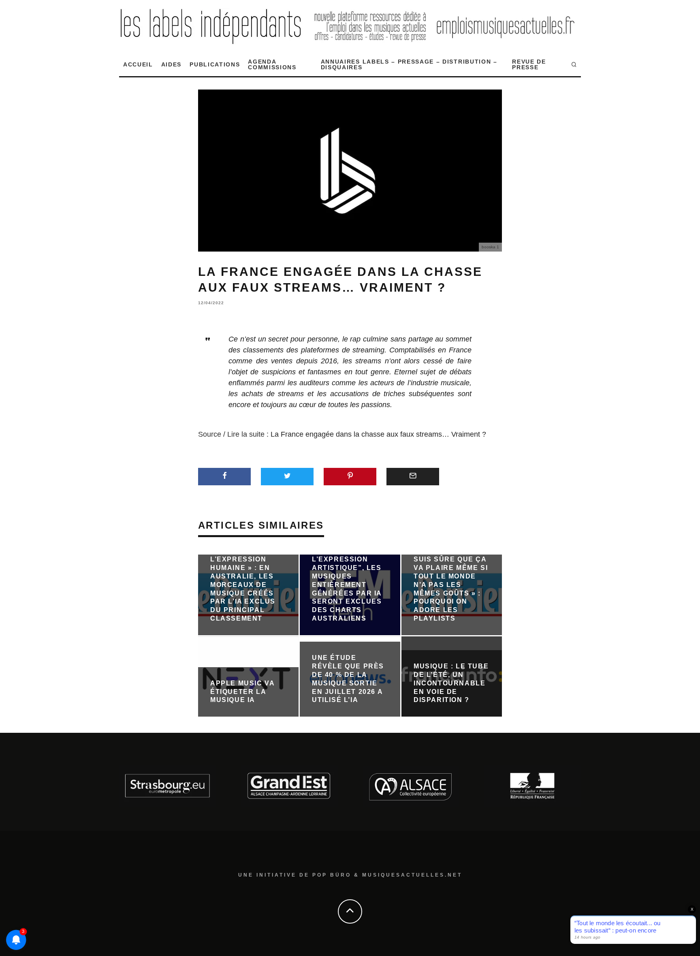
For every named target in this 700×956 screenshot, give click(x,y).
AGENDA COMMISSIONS (272, 64)
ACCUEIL (138, 64)
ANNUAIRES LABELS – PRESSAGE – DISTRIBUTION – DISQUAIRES (409, 64)
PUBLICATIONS (215, 64)
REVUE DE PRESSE (529, 64)
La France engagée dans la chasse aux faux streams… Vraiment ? (378, 434)
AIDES (171, 64)
